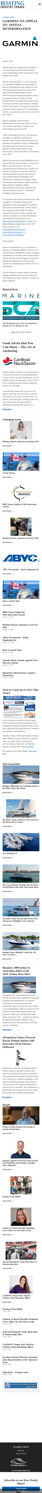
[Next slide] (37, 311)
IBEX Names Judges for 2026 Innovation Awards (20, 505)
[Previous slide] (4, 311)
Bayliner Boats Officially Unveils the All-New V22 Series (19, 953)
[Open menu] (39, 4)
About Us (21, 1450)
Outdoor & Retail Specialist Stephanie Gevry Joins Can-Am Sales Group (18, 1229)
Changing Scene (8, 17)
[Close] (40, 1474)
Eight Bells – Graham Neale (15, 1372)
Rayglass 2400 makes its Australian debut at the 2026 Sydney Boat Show (21, 787)
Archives (29, 747)
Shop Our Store (21, 1453)
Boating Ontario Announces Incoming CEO (21, 441)
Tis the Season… (9, 323)
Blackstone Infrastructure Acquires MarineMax (19, 674)
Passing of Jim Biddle (12, 1196)
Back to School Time (11, 601)
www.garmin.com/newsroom (14, 221)
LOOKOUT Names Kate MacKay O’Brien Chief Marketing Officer (17, 1296)
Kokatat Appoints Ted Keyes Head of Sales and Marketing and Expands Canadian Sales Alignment (20, 1163)
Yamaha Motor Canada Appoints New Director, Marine (20, 661)
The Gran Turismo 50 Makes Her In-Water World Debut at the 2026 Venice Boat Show (20, 886)
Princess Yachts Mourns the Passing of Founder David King (19, 1128)
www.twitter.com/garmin (13, 232)
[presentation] (21, 307)
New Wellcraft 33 (10, 853)
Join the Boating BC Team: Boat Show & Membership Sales (20, 1263)
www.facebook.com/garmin (14, 229)
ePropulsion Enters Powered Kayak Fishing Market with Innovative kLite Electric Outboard (19, 1042)
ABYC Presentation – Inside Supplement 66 (21, 569)
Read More (7, 409)
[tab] (11, 332)
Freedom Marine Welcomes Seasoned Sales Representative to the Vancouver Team (20, 1360)
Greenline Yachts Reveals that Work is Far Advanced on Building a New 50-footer (20, 919)
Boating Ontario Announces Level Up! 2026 (21, 538)
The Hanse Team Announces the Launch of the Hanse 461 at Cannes (20, 820)
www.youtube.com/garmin (13, 235)
